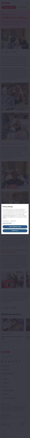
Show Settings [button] (7, 223)
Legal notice (13, 220)
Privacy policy (6, 220)
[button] (15, 226)
